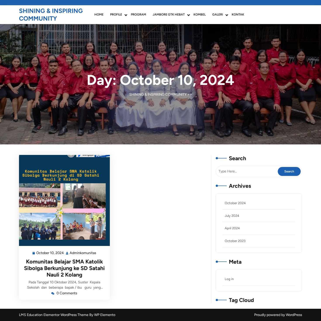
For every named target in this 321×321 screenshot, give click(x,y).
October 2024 (235, 203)
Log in (229, 279)
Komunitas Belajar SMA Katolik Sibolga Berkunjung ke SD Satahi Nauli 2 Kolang (64, 268)
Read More (63, 200)
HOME (99, 14)
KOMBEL (199, 14)
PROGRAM (138, 14)
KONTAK (238, 14)
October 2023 (235, 241)
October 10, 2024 (50, 252)
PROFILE (116, 14)
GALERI (217, 14)
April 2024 (232, 228)
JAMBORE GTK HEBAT (169, 14)
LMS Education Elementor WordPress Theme (54, 315)
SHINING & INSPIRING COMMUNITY (51, 14)
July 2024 (232, 216)
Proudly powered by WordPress (278, 315)
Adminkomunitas (83, 252)
